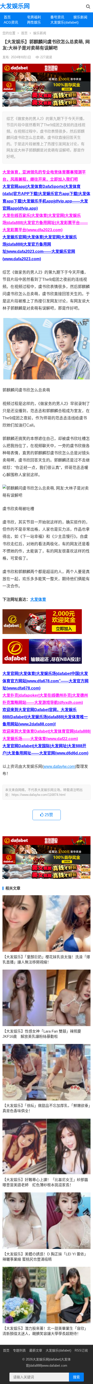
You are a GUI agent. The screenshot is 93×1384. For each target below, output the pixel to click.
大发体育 (38, 599)
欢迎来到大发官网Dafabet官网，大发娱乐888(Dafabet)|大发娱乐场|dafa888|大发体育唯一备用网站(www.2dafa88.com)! (45, 717)
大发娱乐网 (15, 6)
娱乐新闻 (80, 17)
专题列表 (19, 1350)
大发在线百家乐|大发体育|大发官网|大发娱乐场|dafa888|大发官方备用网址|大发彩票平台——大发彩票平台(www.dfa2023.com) (45, 222)
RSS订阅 (81, 1350)
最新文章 (35, 1350)
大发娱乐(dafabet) (60, 22)
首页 (7, 17)
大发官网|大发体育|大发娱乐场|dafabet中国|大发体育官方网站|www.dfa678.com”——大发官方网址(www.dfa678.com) (45, 680)
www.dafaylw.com (59, 766)
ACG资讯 (11, 22)
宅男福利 (34, 17)
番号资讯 (57, 17)
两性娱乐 (34, 22)
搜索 (76, 1377)
